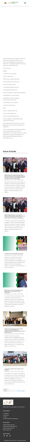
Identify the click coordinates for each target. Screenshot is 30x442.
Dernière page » (21, 390)
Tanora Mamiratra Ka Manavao (10, 418)
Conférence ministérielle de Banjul (13, 253)
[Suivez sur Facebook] (4, 436)
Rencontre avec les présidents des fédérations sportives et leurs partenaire (13, 291)
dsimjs (7, 255)
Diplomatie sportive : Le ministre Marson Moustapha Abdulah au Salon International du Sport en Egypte (14, 216)
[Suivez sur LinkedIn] (7, 436)
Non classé (20, 180)
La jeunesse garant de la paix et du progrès (13, 369)
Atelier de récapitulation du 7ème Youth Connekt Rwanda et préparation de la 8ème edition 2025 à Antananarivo (14, 330)
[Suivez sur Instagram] (10, 436)
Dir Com (8, 180)
